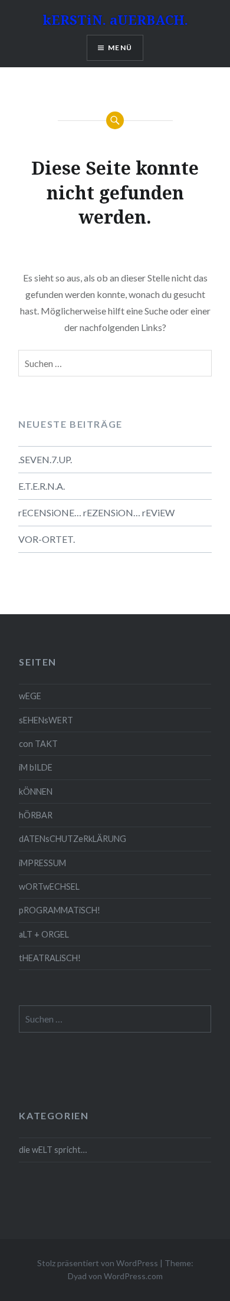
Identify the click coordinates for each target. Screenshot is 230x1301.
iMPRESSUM (42, 863)
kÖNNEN (35, 792)
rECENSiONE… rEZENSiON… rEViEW (96, 512)
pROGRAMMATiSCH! (59, 910)
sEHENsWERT (46, 720)
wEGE (30, 696)
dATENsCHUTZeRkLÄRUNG (72, 839)
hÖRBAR (35, 815)
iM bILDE (35, 767)
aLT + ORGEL (44, 934)
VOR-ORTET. (46, 539)
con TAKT (38, 744)
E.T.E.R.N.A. (41, 485)
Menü (120, 47)
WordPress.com (133, 1276)
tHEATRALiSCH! (50, 958)
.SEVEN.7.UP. (45, 459)
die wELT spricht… (53, 1150)
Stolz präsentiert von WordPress (97, 1263)
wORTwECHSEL (49, 886)
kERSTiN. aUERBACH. (115, 19)
